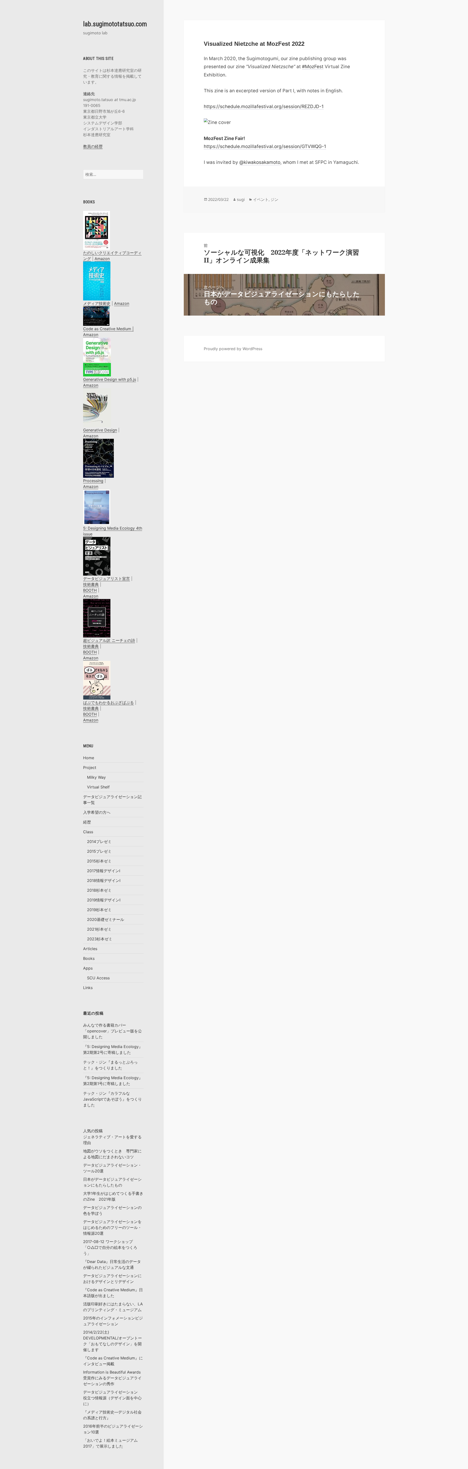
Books (89, 958)
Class (88, 831)
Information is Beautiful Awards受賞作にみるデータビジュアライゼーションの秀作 (112, 1378)
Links (88, 987)
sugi (241, 199)
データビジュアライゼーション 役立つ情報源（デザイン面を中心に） (112, 1398)
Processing (93, 480)
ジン (274, 199)
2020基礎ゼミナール (105, 919)
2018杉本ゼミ (99, 890)
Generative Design (100, 430)
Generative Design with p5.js (109, 379)
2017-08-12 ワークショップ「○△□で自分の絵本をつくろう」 (110, 1247)
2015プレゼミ (99, 851)
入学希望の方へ (96, 812)
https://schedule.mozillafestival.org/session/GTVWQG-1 (265, 146)
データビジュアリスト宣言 (106, 578)
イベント (261, 199)
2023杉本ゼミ (99, 938)
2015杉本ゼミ (99, 861)
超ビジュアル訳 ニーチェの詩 (109, 640)
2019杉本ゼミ (99, 909)
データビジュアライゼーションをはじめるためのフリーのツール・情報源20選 (112, 1227)
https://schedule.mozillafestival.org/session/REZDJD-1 (264, 106)
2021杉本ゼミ (99, 929)
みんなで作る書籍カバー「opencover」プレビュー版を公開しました (112, 1031)
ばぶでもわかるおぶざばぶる (108, 702)
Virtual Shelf (98, 787)
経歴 (87, 822)
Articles (90, 948)
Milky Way (96, 777)
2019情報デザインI (103, 900)
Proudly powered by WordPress (233, 348)
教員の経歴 (93, 146)
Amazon (102, 258)
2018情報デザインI (103, 880)
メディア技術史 (96, 303)
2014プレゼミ (99, 841)
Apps (88, 968)
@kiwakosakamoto (259, 162)
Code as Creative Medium (107, 328)
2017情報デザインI (103, 870)
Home (88, 757)
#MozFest (312, 66)
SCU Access (98, 977)
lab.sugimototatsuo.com (115, 24)
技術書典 (91, 584)
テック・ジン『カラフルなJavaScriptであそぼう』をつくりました (112, 1099)
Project (89, 767)
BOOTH (90, 590)
